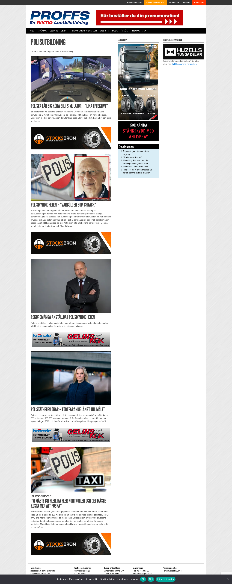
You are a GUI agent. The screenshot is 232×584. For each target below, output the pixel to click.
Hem (32, 31)
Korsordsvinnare (134, 2)
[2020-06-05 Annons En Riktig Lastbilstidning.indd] (71, 339)
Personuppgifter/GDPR (172, 571)
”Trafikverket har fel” (132, 157)
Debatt (64, 31)
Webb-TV (104, 31)
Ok (143, 579)
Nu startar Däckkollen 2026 (135, 166)
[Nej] (228, 579)
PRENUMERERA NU (155, 2)
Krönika (42, 31)
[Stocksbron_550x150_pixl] (71, 138)
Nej (151, 579)
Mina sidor (174, 2)
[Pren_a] (139, 17)
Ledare (54, 31)
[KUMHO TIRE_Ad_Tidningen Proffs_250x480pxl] (138, 82)
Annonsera (199, 2)
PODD (115, 31)
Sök (125, 31)
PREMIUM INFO (138, 31)
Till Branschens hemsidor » (184, 64)
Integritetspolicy (165, 579)
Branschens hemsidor (84, 31)
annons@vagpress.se (142, 574)
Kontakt (186, 2)
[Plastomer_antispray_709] (138, 131)
